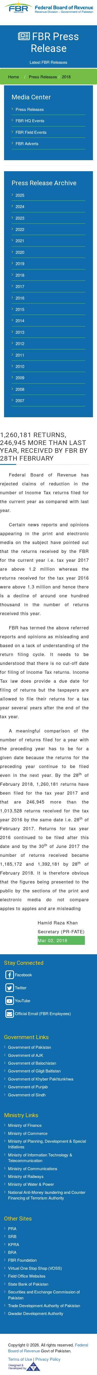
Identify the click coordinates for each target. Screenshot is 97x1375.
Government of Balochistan (32, 1063)
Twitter (20, 987)
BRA (12, 1252)
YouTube (22, 1000)
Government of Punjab (28, 1086)
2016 (20, 298)
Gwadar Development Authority (35, 1313)
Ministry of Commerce (27, 1133)
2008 (20, 389)
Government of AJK (25, 1055)
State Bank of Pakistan (28, 1284)
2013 (20, 332)
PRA (12, 1228)
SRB (12, 1236)
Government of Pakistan (29, 1047)
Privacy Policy (48, 1359)
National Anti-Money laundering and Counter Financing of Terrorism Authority (46, 1195)
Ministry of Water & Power (31, 1184)
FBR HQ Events (30, 120)
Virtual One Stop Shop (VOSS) (35, 1268)
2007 (20, 400)
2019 (20, 263)
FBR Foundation (22, 1260)
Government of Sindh (27, 1094)
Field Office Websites (27, 1276)
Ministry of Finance (24, 1125)
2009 (20, 377)
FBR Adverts (27, 143)
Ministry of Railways (26, 1176)
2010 (20, 366)
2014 (20, 320)
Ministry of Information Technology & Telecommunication (40, 1157)
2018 (66, 76)
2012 (20, 343)
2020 (20, 252)
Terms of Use (20, 1359)
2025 (20, 195)
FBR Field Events (31, 132)
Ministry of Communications (32, 1168)
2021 (20, 240)
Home (13, 76)
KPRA (13, 1244)
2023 (20, 218)
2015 (20, 309)
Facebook (23, 974)
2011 (20, 355)
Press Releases (42, 76)
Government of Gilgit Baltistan (34, 1071)
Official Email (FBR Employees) (43, 1013)
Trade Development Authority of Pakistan (44, 1305)
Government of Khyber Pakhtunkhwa (40, 1079)
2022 (20, 229)
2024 (20, 206)
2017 (20, 286)
